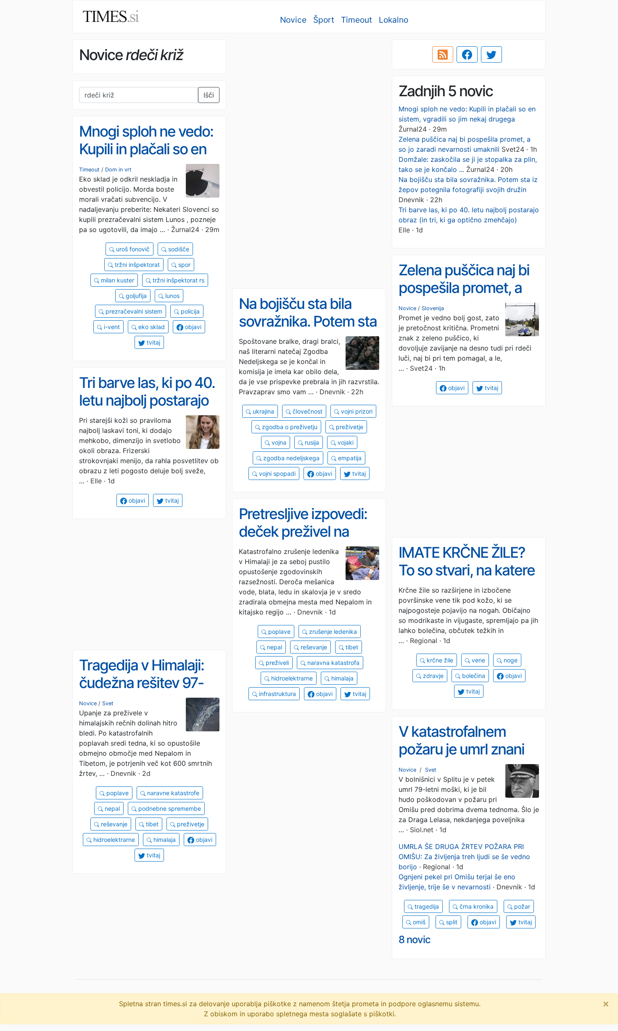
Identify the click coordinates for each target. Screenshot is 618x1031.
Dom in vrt (118, 169)
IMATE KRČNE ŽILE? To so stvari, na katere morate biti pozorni (467, 570)
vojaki (345, 442)
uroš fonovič (132, 249)
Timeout (356, 20)
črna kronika (476, 906)
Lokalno (393, 20)
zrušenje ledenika (332, 631)
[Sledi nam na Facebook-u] (467, 54)
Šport (323, 20)
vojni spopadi (276, 473)
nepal (273, 647)
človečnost (306, 411)
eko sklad (151, 326)
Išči (208, 95)
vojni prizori (355, 411)
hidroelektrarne (291, 678)
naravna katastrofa (332, 662)
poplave (279, 631)
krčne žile (439, 660)
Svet (108, 703)
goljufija (135, 295)
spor (183, 264)
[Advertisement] (309, 99)
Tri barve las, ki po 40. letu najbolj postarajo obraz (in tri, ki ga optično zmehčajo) (147, 409)
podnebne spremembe (169, 808)
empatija (349, 457)
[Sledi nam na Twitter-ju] (491, 54)
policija (189, 311)
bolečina (472, 675)
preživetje (348, 426)
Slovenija (433, 308)
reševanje (313, 647)
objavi (192, 326)
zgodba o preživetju (288, 426)
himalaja (342, 678)
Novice (293, 20)
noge (510, 660)
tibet (351, 647)
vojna (278, 442)
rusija (311, 442)
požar (521, 906)
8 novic (414, 939)
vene (477, 660)
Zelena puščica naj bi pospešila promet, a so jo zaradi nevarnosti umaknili (468, 296)
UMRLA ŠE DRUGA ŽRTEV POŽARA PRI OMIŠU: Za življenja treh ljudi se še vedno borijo (464, 856)
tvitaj (152, 342)
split (450, 922)
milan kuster (116, 280)
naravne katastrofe (172, 792)
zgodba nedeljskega (290, 457)
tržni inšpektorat (136, 264)
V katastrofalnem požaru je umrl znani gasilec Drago (461, 749)
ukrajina (262, 411)
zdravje (432, 675)
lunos (172, 295)
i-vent (111, 326)
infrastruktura (276, 693)
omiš (418, 922)
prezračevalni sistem (133, 311)
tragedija (426, 906)
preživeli (276, 662)
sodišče (177, 249)
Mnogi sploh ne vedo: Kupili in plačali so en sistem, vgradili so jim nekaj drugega (146, 158)
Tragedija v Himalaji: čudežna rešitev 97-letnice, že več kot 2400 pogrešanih (141, 692)
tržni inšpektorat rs (177, 280)
